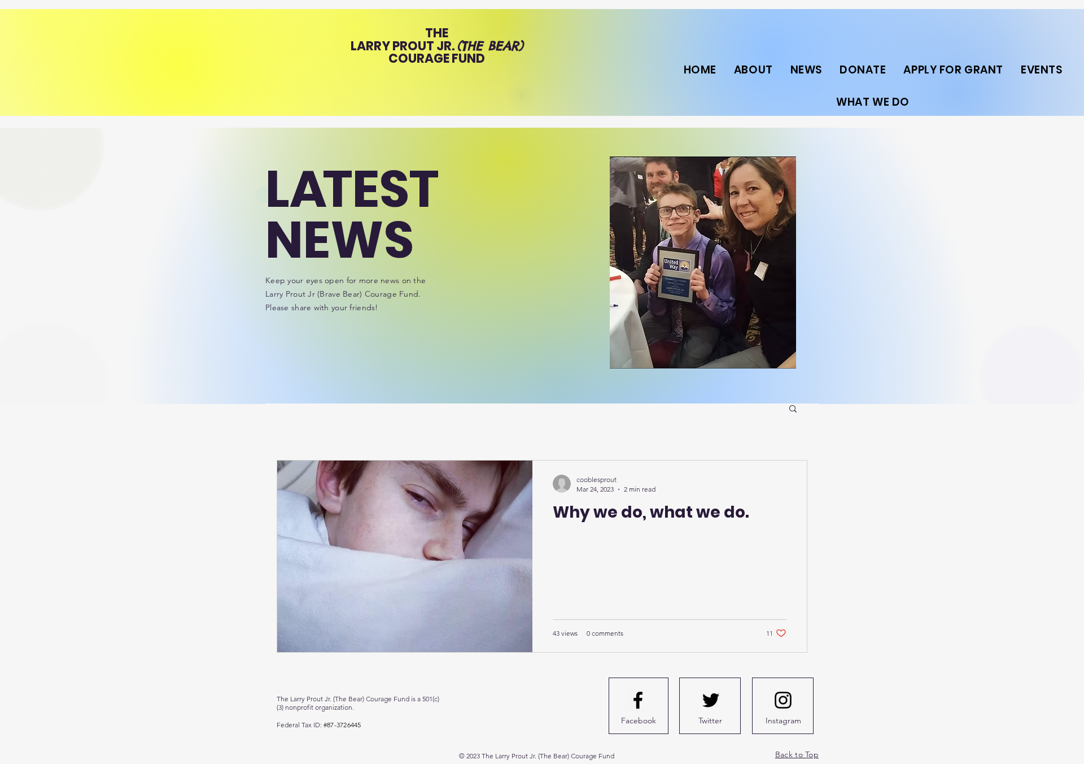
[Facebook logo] (638, 700)
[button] (793, 409)
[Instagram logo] (783, 700)
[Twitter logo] (711, 700)
